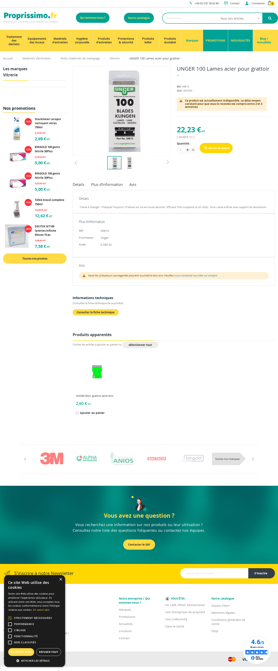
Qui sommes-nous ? (92, 18)
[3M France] (51, 458)
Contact (124, 638)
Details (78, 184)
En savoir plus (41, 609)
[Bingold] (191, 458)
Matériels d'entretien (36, 58)
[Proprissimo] (14, 2)
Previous (25, 459)
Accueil (8, 58)
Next (253, 459)
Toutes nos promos (34, 258)
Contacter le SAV (139, 544)
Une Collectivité (176, 619)
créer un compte (207, 275)
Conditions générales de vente (228, 622)
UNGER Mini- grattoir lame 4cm (94, 396)
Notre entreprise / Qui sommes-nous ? (134, 600)
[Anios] (121, 458)
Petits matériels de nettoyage (80, 58)
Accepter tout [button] (21, 652)
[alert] (34, 621)
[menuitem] (14, 40)
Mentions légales (223, 613)
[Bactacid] (156, 458)
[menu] (139, 40)
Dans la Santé (174, 626)
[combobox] (212, 18)
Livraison (125, 631)
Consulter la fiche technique (96, 312)
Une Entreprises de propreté (185, 612)
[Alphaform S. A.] (86, 458)
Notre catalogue (139, 18)
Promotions (127, 617)
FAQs (214, 631)
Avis (132, 184)
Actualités (126, 624)
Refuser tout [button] (48, 652)
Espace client (220, 605)
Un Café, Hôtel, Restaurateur (185, 605)
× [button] (60, 579)
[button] (76, 163)
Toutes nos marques (227, 459)
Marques (125, 610)
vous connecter (183, 275)
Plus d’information (107, 184)
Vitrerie (115, 58)
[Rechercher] (270, 18)
